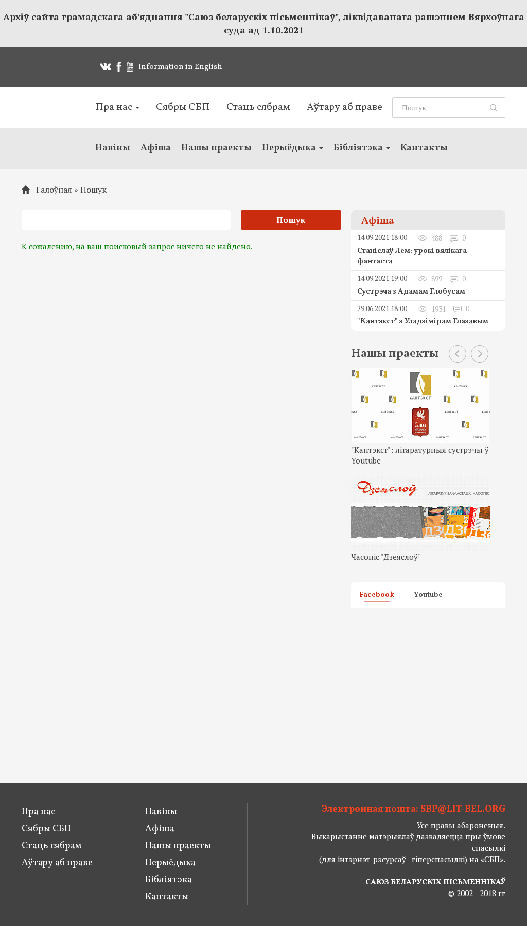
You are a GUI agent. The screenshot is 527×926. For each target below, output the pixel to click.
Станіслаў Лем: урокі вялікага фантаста (412, 256)
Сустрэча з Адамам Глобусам (411, 291)
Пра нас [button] (114, 107)
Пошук (93, 189)
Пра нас (38, 811)
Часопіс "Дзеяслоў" (385, 557)
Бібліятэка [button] (359, 148)
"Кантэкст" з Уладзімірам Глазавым (422, 321)
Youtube (428, 596)
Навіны (112, 148)
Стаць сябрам (258, 107)
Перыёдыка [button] (290, 148)
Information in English (180, 67)
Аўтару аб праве (344, 107)
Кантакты (424, 148)
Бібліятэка (168, 879)
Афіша (155, 148)
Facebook (376, 596)
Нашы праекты (216, 148)
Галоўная (54, 189)
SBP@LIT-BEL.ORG (462, 809)
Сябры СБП (183, 107)
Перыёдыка (170, 862)
